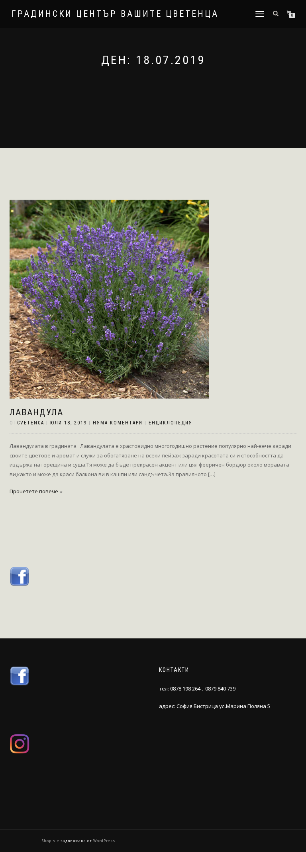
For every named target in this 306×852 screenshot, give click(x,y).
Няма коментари (118, 423)
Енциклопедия (170, 423)
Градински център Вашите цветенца (115, 14)
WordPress (103, 840)
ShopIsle (51, 840)
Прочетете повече (34, 491)
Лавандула (36, 412)
